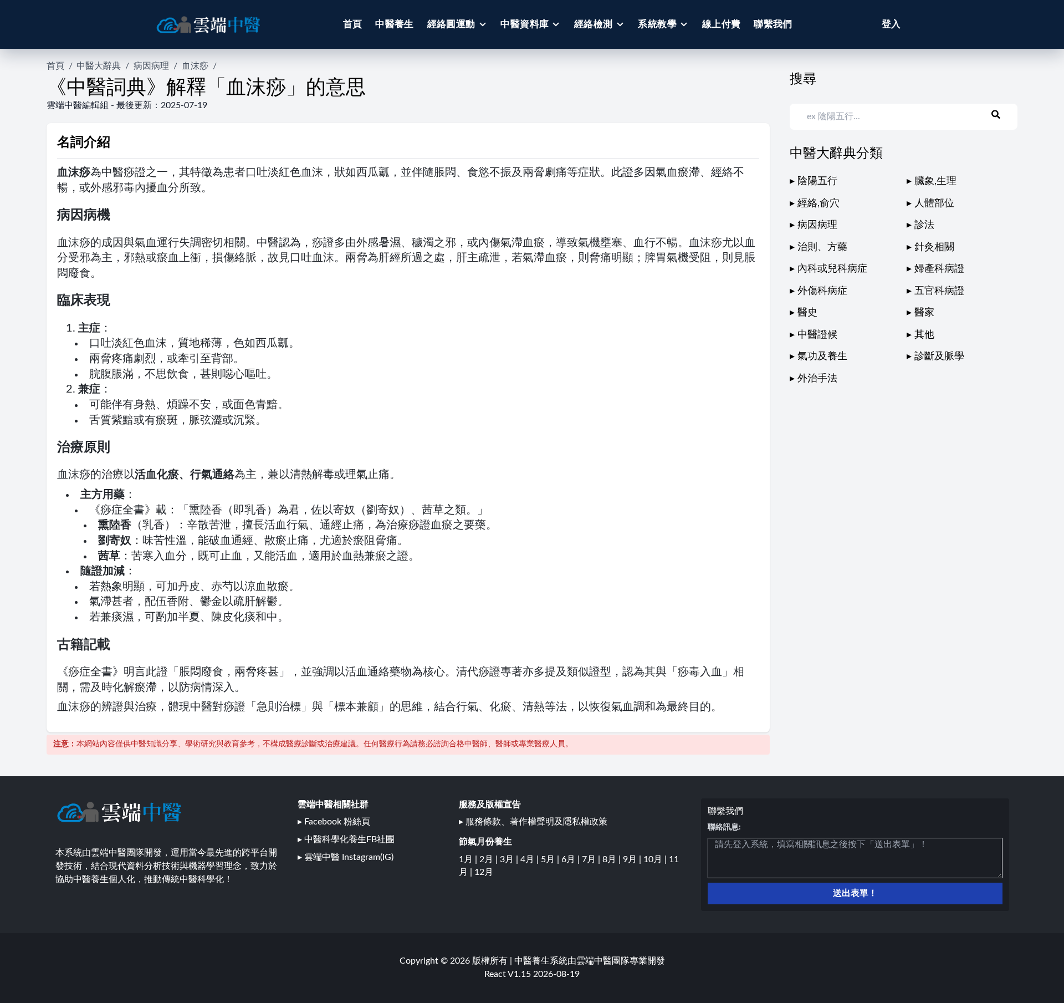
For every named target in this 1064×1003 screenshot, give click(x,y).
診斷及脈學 (939, 356)
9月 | (633, 859)
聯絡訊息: (724, 827)
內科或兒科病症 (832, 268)
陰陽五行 (817, 181)
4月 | (530, 859)
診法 (924, 225)
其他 (924, 334)
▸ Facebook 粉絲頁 (334, 821)
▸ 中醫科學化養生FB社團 (346, 839)
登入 (891, 24)
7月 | (592, 859)
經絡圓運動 (451, 24)
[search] (1002, 115)
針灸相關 (934, 247)
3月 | (510, 859)
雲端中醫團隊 (603, 960)
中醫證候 (817, 334)
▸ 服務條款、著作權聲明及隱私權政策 (533, 821)
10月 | (656, 859)
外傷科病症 (822, 291)
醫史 (807, 312)
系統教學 (657, 24)
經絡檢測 (593, 24)
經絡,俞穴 (818, 203)
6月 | (571, 859)
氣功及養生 (822, 356)
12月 (483, 872)
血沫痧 (195, 66)
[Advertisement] (904, 464)
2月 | (489, 859)
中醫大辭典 (98, 66)
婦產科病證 (939, 268)
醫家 (924, 312)
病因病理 (151, 66)
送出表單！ (855, 893)
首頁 (352, 24)
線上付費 (721, 24)
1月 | (469, 859)
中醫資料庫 (524, 24)
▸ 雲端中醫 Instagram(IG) (345, 857)
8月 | (612, 859)
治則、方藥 (822, 247)
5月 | (551, 859)
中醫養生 (394, 24)
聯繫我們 (773, 24)
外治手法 (817, 378)
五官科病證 (939, 291)
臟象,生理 (935, 181)
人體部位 (934, 203)
